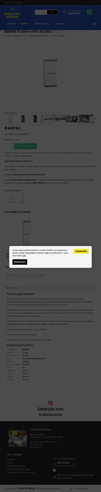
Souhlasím (81, 251)
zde (24, 255)
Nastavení (19, 262)
